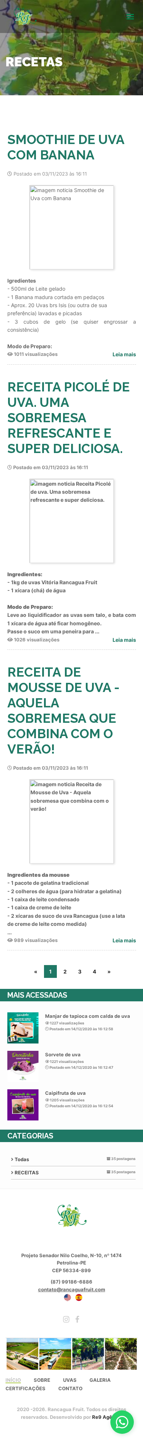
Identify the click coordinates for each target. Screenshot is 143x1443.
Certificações (25, 1388)
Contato (70, 1388)
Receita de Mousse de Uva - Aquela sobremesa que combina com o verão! (63, 711)
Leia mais (124, 354)
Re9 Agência (107, 1417)
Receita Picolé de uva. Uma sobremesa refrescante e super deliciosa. (68, 417)
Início (13, 1380)
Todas (22, 1159)
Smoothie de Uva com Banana (65, 147)
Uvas (70, 1380)
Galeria (100, 1380)
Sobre (42, 1380)
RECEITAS (27, 1172)
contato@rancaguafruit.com (71, 1289)
